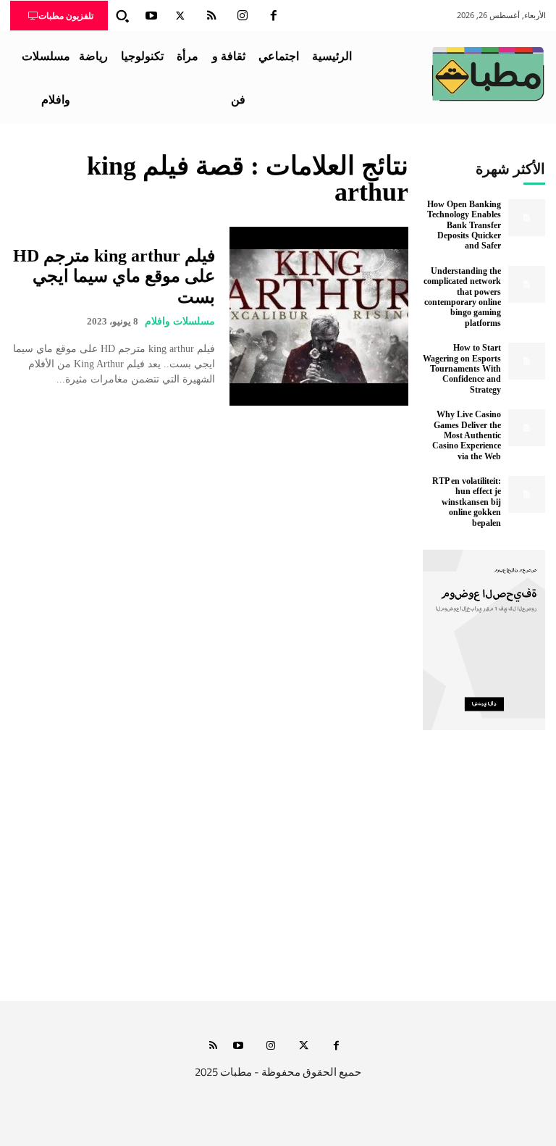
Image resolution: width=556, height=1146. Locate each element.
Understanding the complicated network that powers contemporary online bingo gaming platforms (462, 297)
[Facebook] (273, 15)
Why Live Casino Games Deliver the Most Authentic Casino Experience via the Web (466, 435)
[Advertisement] (278, 865)
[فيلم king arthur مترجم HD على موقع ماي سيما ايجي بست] (318, 316)
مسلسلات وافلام (180, 321)
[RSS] (211, 15)
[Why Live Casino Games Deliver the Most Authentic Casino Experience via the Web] (526, 427)
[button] (122, 15)
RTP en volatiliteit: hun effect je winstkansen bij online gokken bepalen (466, 502)
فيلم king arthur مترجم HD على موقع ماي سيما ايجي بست (114, 276)
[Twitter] (180, 15)
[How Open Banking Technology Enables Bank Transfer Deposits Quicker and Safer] (526, 217)
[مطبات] (488, 74)
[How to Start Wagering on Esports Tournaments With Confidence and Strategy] (526, 361)
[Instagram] (242, 15)
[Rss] (213, 1046)
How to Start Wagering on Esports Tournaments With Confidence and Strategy (462, 369)
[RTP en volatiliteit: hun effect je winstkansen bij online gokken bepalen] (526, 494)
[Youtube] (151, 15)
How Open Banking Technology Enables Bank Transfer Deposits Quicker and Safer (464, 225)
